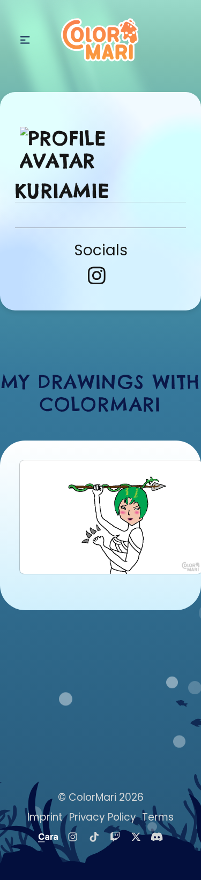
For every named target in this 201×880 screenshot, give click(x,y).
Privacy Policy (102, 817)
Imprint (45, 817)
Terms (158, 817)
